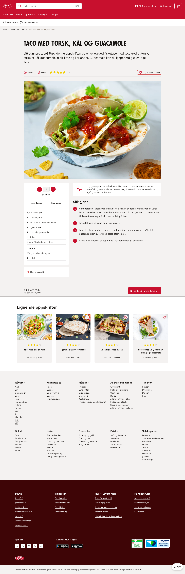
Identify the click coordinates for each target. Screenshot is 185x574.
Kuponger (42, 14)
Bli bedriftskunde (101, 512)
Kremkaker (52, 438)
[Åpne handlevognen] (178, 6)
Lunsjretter (84, 390)
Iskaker (50, 447)
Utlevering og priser (102, 502)
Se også (54, 14)
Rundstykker (21, 438)
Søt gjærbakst (21, 441)
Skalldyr (19, 417)
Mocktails (114, 441)
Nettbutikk (8, 14)
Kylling (18, 405)
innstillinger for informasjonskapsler (129, 570)
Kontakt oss (139, 512)
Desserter (84, 431)
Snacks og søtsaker (119, 405)
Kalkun (18, 408)
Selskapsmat (150, 431)
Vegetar (50, 396)
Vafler (18, 450)
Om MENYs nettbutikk (103, 498)
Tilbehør (147, 382)
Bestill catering (61, 512)
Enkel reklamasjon (141, 502)
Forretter (146, 435)
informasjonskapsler (87, 570)
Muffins (18, 444)
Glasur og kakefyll (55, 453)
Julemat (145, 456)
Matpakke (83, 396)
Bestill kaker (60, 507)
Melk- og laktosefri (119, 390)
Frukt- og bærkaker (56, 441)
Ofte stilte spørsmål (142, 498)
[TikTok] (41, 546)
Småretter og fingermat (153, 438)
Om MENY (19, 498)
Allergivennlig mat (121, 382)
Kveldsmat (84, 399)
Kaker (50, 431)
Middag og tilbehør (119, 402)
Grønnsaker (20, 393)
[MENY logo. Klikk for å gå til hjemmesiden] (7, 6)
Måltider (83, 382)
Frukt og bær (21, 402)
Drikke (114, 431)
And (17, 387)
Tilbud (19, 14)
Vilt (16, 423)
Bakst (113, 396)
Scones (18, 447)
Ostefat (145, 444)
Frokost (82, 387)
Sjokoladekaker (54, 435)
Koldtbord (147, 441)
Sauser (145, 387)
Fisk (17, 399)
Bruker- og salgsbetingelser (106, 507)
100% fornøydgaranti (142, 507)
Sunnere (50, 390)
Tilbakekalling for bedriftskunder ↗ (108, 516)
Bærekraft (19, 516)
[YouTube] (29, 546)
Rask (49, 387)
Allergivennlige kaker (120, 399)
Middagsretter (53, 399)
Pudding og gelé (86, 435)
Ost (16, 414)
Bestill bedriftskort (62, 502)
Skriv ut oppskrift (37, 272)
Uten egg (114, 393)
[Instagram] (23, 546)
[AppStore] (77, 546)
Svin (17, 420)
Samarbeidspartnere (23, 521)
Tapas (145, 447)
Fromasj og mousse (88, 441)
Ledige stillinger (21, 507)
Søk (77, 6)
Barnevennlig (53, 393)
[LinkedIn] (35, 546)
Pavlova (50, 450)
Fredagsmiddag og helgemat (92, 402)
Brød (17, 435)
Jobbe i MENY (20, 502)
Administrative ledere (23, 512)
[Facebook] (17, 546)
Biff (16, 390)
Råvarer (20, 382)
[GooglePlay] (62, 546)
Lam (17, 411)
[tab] (36, 203)
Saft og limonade (118, 435)
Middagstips (54, 382)
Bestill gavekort (61, 498)
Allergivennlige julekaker (121, 408)
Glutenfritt (115, 387)
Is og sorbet (84, 444)
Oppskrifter (30, 14)
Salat (144, 396)
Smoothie (114, 438)
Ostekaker (51, 444)
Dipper (145, 393)
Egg (17, 396)
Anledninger (148, 459)
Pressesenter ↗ (21, 525)
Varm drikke (116, 444)
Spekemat (147, 450)
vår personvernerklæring (68, 570)
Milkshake (115, 447)
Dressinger (147, 390)
